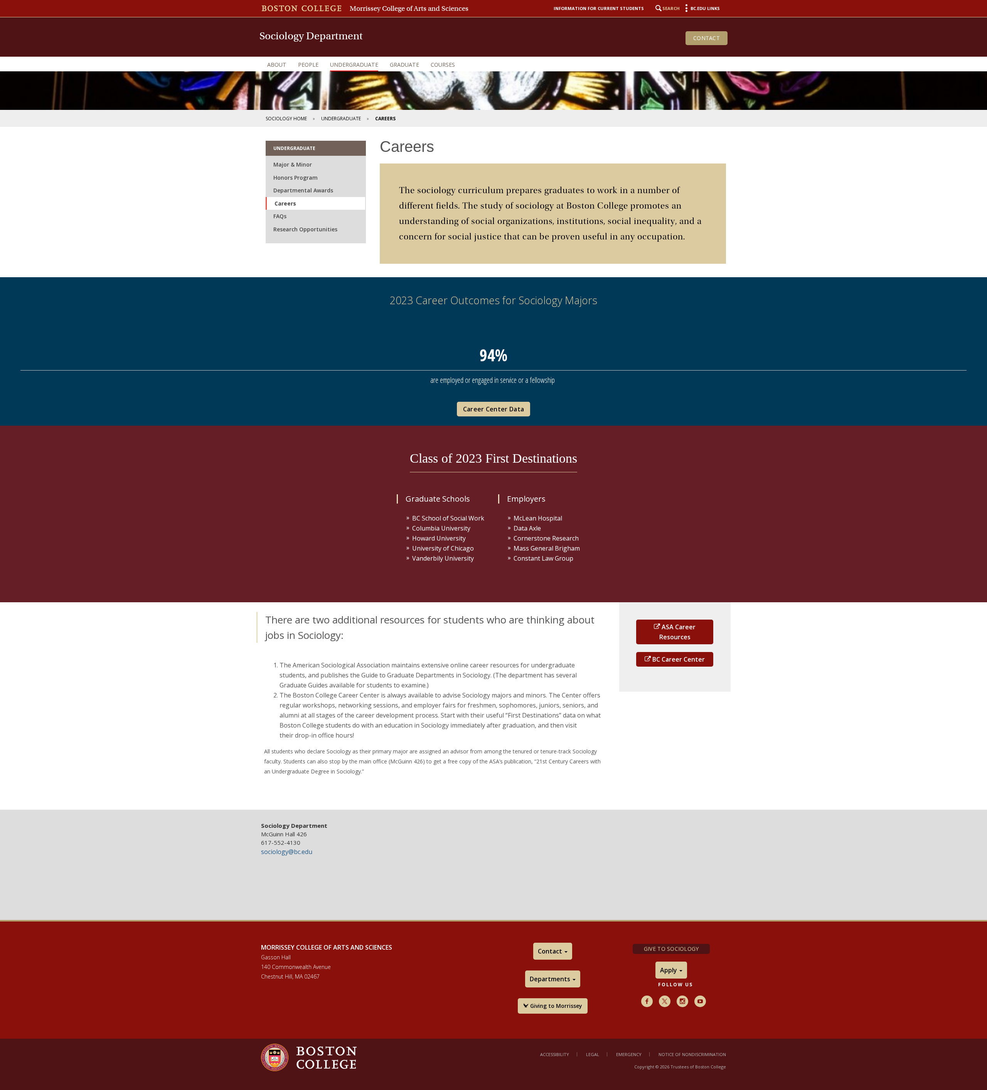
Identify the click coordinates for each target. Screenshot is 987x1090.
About (276, 64)
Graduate (404, 64)
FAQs (279, 216)
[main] (493, 468)
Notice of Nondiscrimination (692, 1054)
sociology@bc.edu (286, 851)
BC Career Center (678, 659)
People (308, 64)
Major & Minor (292, 164)
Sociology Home (286, 118)
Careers (285, 203)
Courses (443, 64)
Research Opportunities (305, 229)
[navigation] (493, 64)
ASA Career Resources (677, 632)
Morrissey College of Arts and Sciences (409, 8)
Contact (706, 38)
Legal (592, 1054)
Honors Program (295, 177)
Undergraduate (354, 64)
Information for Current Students (599, 8)
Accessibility (554, 1054)
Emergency (629, 1054)
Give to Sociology (671, 948)
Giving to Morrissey (555, 1005)
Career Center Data (493, 409)
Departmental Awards (303, 190)
